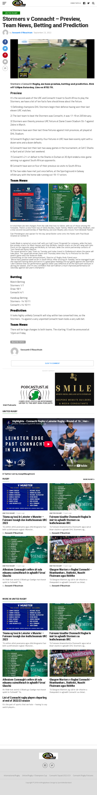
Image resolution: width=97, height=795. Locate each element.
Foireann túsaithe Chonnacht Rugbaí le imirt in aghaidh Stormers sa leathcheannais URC (70, 520)
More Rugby (88, 479)
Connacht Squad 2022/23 (60, 775)
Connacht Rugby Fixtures (83, 775)
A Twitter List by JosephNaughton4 (19, 473)
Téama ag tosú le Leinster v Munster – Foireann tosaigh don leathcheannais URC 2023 (25, 520)
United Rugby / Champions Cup (34, 775)
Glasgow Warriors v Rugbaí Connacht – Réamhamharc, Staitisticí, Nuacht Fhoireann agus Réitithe (71, 572)
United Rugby (9, 513)
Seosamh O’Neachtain (22, 32)
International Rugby (12, 775)
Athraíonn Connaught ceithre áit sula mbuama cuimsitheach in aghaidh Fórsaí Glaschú (24, 572)
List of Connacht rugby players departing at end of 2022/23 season (24, 699)
